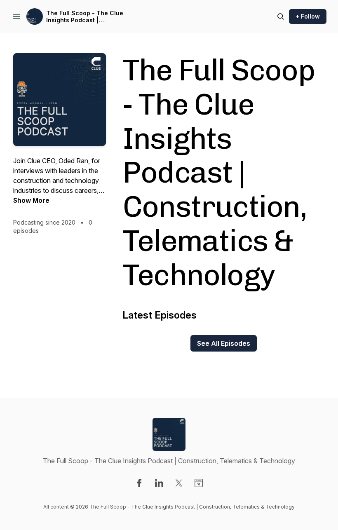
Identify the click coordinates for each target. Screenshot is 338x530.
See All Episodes (223, 343)
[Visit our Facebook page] (139, 483)
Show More (31, 200)
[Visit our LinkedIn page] (159, 483)
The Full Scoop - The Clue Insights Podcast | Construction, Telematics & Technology (86, 16)
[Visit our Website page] (199, 483)
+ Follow (308, 16)
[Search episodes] (280, 16)
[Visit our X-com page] (179, 483)
